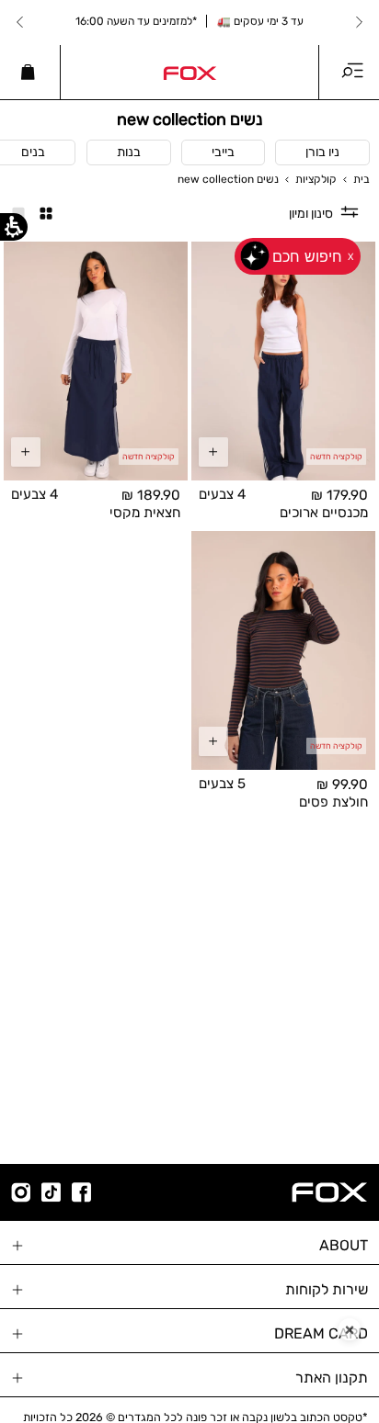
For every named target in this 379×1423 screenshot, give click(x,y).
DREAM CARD (321, 1333)
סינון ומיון (311, 213)
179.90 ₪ (339, 496)
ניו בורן (322, 152)
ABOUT (343, 1245)
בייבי (223, 152)
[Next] (20, 22)
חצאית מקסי (144, 511)
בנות (129, 152)
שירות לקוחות (326, 1289)
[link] (189, 72)
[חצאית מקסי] (96, 361)
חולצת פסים (333, 801)
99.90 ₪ (342, 785)
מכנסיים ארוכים (324, 511)
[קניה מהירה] (213, 452)
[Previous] (359, 22)
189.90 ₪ (150, 496)
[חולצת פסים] (283, 650)
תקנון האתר (331, 1377)
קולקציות (316, 179)
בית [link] (361, 179)
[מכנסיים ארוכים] (283, 361)
